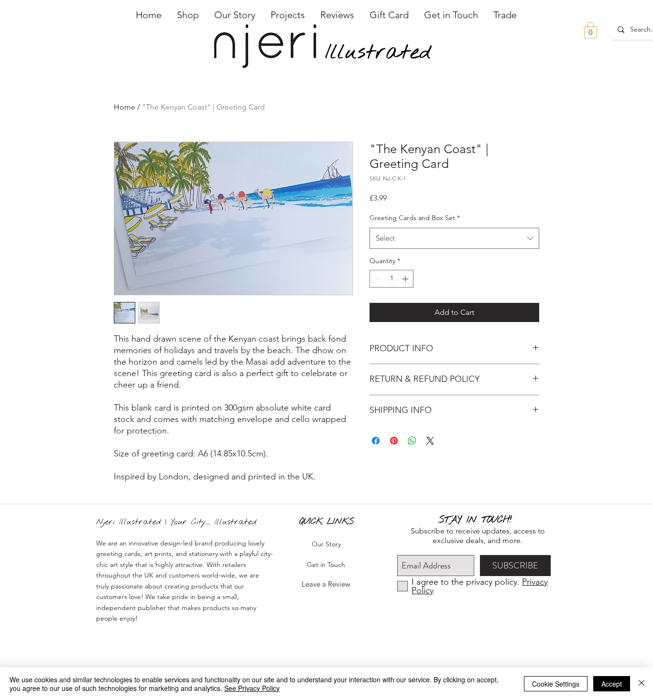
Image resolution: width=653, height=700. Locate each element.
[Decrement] (377, 278)
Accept (611, 684)
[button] (188, 15)
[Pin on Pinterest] (394, 440)
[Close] (641, 683)
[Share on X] (430, 440)
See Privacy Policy (252, 688)
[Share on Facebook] (375, 440)
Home (124, 106)
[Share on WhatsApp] (412, 440)
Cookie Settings (555, 684)
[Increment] (406, 278)
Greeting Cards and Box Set (415, 217)
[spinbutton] (391, 278)
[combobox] (454, 238)
